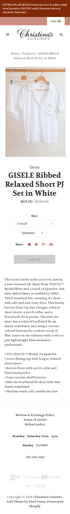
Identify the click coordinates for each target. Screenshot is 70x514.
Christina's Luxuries (47, 497)
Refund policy (35, 424)
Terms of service (35, 420)
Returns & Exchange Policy (35, 415)
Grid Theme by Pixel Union (26, 501)
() (56, 21)
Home (15, 53)
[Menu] (7, 35)
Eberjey (34, 167)
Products (28, 53)
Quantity (28, 233)
